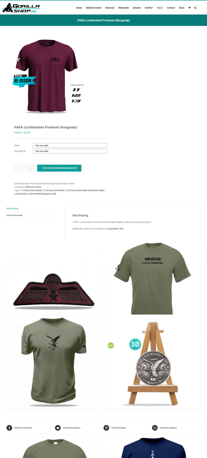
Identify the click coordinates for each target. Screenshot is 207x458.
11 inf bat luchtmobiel (31, 190)
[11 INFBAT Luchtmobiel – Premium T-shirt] (152, 287)
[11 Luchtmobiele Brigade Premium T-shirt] (54, 362)
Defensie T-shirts (33, 187)
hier (122, 228)
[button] (195, 7)
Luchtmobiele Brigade (38, 193)
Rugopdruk (20, 151)
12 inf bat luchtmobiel (53, 190)
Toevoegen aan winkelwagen (59, 168)
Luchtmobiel (20, 193)
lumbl (53, 193)
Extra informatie (14, 215)
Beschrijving (12, 208)
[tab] (31, 208)
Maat (17, 145)
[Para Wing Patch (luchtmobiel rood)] (54, 287)
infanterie (93, 190)
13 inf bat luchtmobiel (76, 190)
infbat (101, 190)
